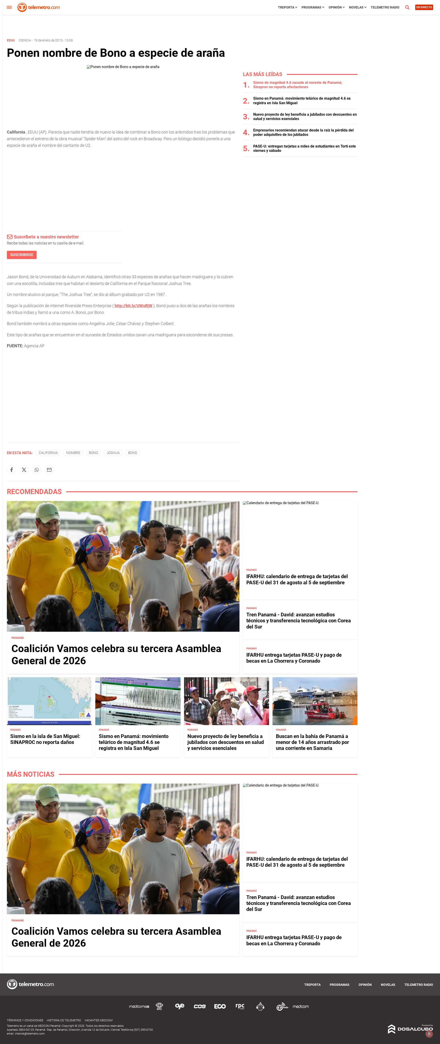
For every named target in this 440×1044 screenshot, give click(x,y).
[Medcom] (301, 1010)
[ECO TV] (220, 1010)
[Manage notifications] (429, 1034)
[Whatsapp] (36, 469)
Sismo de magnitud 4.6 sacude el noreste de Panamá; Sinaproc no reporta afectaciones (297, 84)
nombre (73, 453)
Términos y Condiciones (25, 1020)
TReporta (286, 7)
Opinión (335, 7)
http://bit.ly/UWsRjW (133, 305)
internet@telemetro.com (30, 1033)
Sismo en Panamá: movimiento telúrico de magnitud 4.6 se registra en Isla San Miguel (133, 742)
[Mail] (49, 469)
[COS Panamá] (200, 1010)
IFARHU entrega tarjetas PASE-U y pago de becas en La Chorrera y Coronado (294, 658)
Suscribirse (21, 255)
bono (93, 453)
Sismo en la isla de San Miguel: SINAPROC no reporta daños (45, 739)
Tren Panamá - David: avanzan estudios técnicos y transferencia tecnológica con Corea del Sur (298, 621)
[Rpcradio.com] (240, 1010)
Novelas (356, 7)
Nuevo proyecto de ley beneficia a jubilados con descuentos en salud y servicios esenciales (225, 742)
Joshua (113, 453)
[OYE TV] (180, 1010)
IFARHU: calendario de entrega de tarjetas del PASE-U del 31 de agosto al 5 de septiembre (297, 579)
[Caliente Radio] (260, 1010)
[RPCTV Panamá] (159, 1010)
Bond (132, 453)
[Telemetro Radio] (280, 1010)
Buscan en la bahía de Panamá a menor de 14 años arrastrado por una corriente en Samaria (312, 742)
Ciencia (25, 40)
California (48, 453)
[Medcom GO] (139, 1010)
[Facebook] (11, 469)
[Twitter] (24, 469)
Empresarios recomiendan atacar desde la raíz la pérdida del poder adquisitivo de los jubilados (303, 132)
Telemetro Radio (385, 7)
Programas (311, 7)
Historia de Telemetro (64, 1020)
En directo (424, 7)
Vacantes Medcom (99, 1020)
